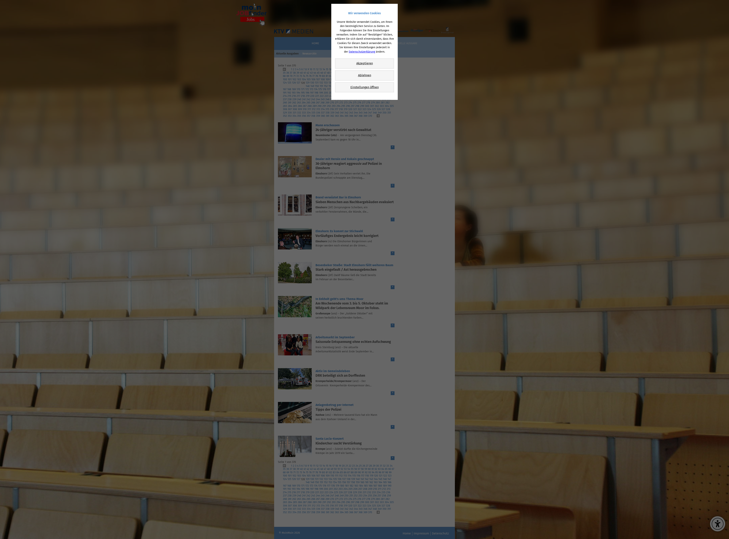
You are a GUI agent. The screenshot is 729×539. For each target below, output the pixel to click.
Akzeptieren (364, 63)
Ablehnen (364, 75)
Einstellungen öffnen (364, 87)
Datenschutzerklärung (362, 51)
